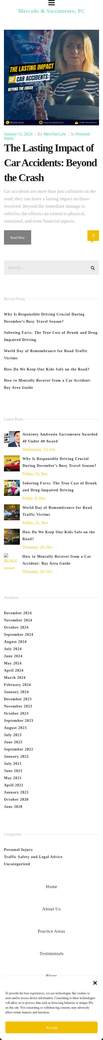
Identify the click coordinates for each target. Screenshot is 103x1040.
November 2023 (18, 706)
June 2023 (13, 742)
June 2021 (13, 771)
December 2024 (18, 613)
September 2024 (18, 635)
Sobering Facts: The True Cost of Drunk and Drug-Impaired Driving (59, 486)
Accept (51, 1027)
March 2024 (15, 678)
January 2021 (16, 792)
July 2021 (13, 764)
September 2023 (18, 721)
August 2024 (15, 642)
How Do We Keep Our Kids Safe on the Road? (47, 369)
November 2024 (18, 620)
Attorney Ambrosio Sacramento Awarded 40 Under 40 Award (60, 437)
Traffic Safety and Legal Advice (33, 857)
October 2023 (16, 713)
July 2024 (13, 649)
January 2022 (16, 756)
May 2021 (13, 778)
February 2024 (17, 685)
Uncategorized (17, 864)
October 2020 (16, 800)
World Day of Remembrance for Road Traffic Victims (57, 511)
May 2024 (13, 663)
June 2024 (13, 656)
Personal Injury (18, 850)
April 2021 (14, 785)
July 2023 (13, 735)
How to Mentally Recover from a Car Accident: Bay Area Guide (56, 560)
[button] (95, 983)
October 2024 (16, 627)
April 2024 (14, 670)
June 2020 (13, 807)
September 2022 (18, 749)
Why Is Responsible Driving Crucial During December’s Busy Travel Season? (59, 462)
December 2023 (18, 699)
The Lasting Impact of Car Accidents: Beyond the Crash (50, 163)
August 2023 (15, 728)
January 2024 (16, 692)
